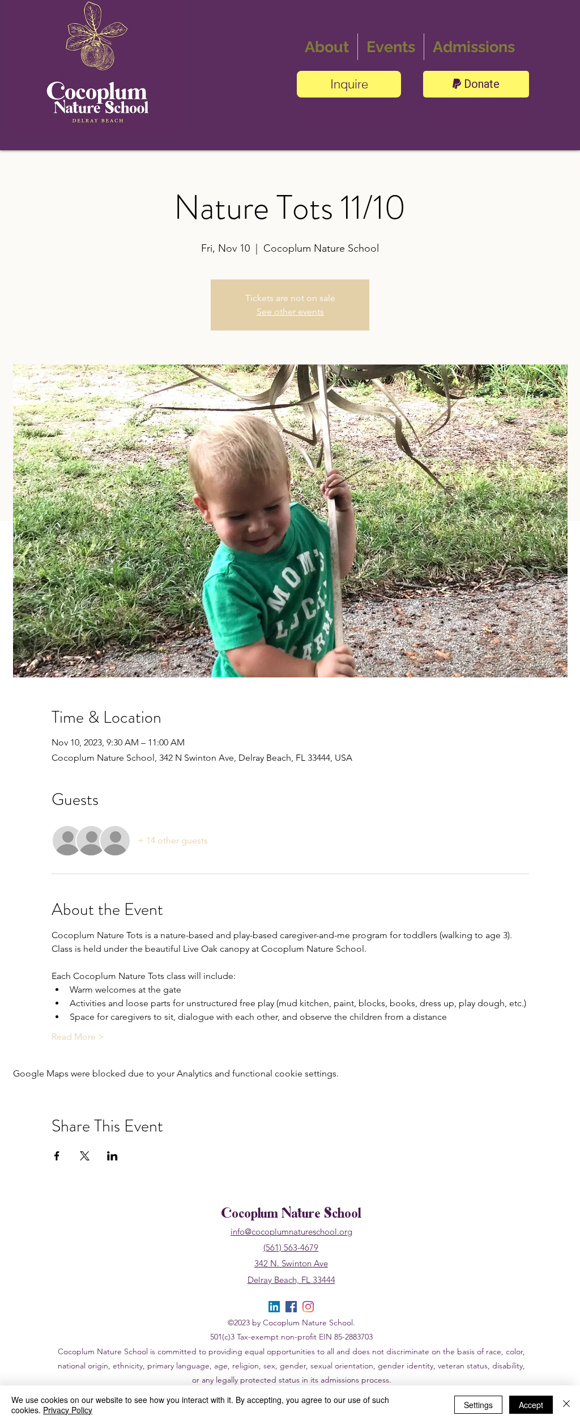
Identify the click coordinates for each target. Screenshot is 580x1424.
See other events (290, 311)
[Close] (566, 1405)
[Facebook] (291, 1306)
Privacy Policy (67, 1409)
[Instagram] (308, 1306)
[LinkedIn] (274, 1306)
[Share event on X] (84, 1155)
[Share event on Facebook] (57, 1155)
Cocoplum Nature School (291, 1214)
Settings (478, 1404)
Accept (531, 1404)
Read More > (78, 1036)
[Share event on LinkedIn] (112, 1155)
